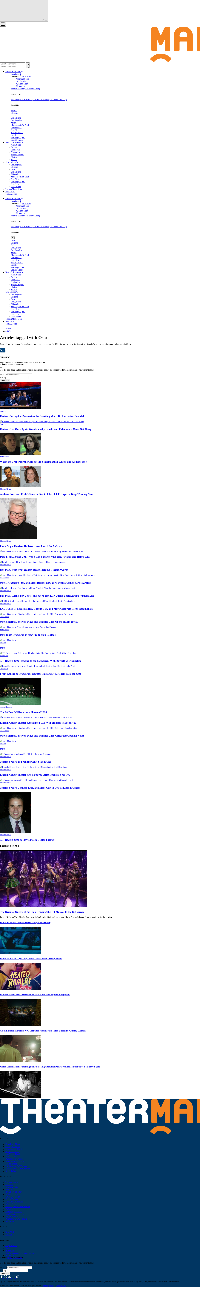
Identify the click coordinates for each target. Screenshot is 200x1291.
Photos (14, 157)
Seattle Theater (11, 1164)
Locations (15, 74)
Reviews (14, 147)
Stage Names (11, 1245)
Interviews (15, 150)
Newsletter (10, 191)
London (8, 1234)
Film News (4, 656)
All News (9, 1221)
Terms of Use (61, 1286)
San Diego (15, 130)
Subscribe (5, 380)
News (7, 331)
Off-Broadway (27, 99)
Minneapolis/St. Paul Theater (17, 1169)
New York (9, 1232)
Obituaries (15, 152)
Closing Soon (22, 84)
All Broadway (22, 81)
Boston (14, 110)
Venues (14, 89)
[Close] (1, 367)
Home (8, 328)
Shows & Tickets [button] (13, 71)
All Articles (16, 145)
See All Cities (17, 140)
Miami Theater (11, 1156)
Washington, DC (18, 137)
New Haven (16, 186)
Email (3, 374)
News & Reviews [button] (13, 142)
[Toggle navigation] (3, 24)
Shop (7, 1248)
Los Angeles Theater (14, 1149)
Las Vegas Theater (13, 1154)
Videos (14, 159)
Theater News (5, 489)
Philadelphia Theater (14, 1159)
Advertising (10, 1250)
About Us (9, 1255)
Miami (13, 123)
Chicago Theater (12, 1146)
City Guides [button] (10, 162)
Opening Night (11, 1187)
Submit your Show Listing (29, 89)
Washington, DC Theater (16, 1166)
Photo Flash (4, 578)
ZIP (1, 377)
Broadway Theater (13, 1144)
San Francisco (17, 132)
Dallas (13, 115)
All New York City (58, 99)
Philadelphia (16, 127)
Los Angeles (16, 120)
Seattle (14, 135)
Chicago (14, 113)
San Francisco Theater (15, 1161)
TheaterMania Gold (13, 189)
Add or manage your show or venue (20, 1253)
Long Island (16, 118)
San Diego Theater (13, 1211)
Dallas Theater (11, 1199)
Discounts (20, 86)
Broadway (26, 76)
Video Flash (4, 457)
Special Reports (17, 154)
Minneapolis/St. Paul (20, 125)
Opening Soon (22, 79)
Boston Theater (12, 1151)
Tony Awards (11, 194)
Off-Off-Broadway (42, 99)
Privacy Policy (48, 1286)
